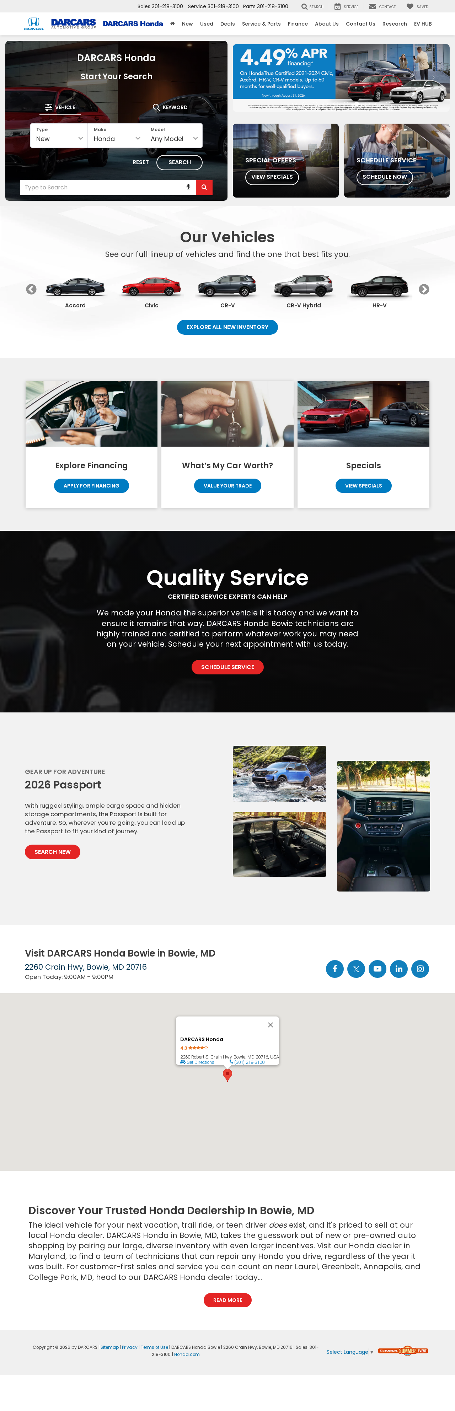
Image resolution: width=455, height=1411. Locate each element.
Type (42, 129)
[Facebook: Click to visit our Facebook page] (335, 969)
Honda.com (187, 1354)
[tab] (60, 107)
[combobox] (116, 187)
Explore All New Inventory (227, 327)
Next (424, 289)
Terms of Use (154, 1347)
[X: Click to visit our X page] (356, 969)
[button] (294, 53)
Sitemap (110, 1347)
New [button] (187, 23)
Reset (141, 162)
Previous (31, 289)
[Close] (270, 1024)
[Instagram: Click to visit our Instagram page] (420, 969)
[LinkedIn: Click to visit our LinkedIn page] (399, 969)
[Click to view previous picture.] (249, 75)
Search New (52, 852)
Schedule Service (227, 667)
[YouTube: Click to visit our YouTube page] (377, 969)
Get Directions (200, 1062)
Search (179, 162)
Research (394, 23)
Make (100, 129)
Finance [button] (298, 23)
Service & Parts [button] (261, 23)
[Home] (172, 23)
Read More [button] (227, 1300)
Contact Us (360, 23)
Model (158, 129)
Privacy (130, 1347)
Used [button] (206, 23)
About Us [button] (327, 23)
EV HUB (423, 23)
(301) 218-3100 (248, 1062)
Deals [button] (227, 23)
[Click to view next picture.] (433, 75)
